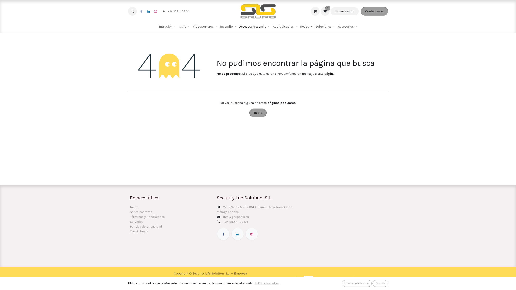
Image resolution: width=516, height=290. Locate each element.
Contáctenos (374, 11)
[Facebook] (141, 11)
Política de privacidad (146, 226)
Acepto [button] (380, 283)
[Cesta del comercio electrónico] (315, 11)
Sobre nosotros (141, 212)
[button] (132, 11)
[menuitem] (167, 27)
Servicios (136, 222)
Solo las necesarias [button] (356, 283)
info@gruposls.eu (236, 217)
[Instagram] (155, 11)
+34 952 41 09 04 (235, 222)
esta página (325, 74)
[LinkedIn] (148, 11)
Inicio (258, 113)
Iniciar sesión (344, 11)
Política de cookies (267, 283)
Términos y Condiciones (147, 217)
